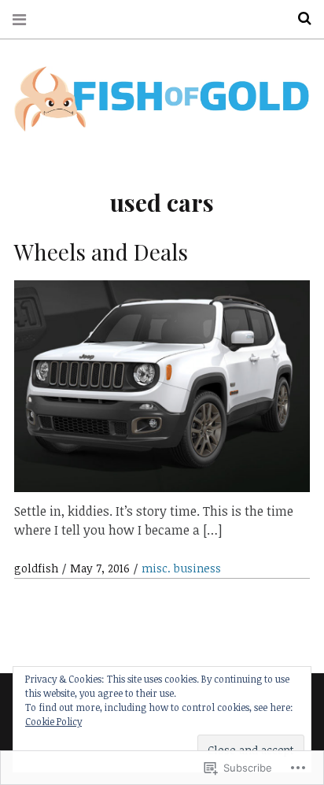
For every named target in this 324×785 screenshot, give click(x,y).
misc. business (181, 568)
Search (299, 18)
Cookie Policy (53, 721)
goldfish (37, 568)
